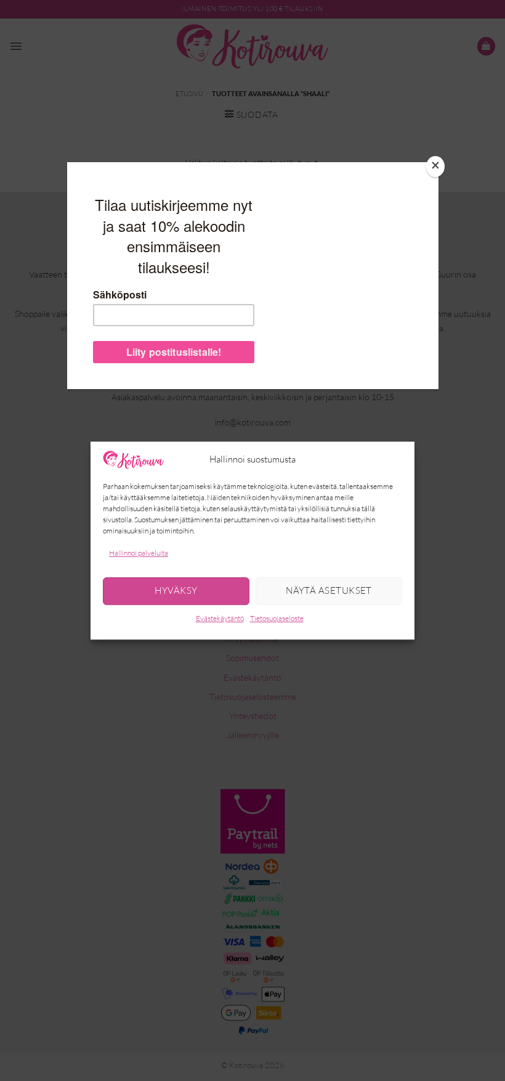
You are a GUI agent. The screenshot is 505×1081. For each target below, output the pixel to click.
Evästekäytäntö (220, 618)
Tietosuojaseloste (277, 618)
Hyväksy (176, 591)
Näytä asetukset (329, 591)
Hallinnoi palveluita (138, 552)
